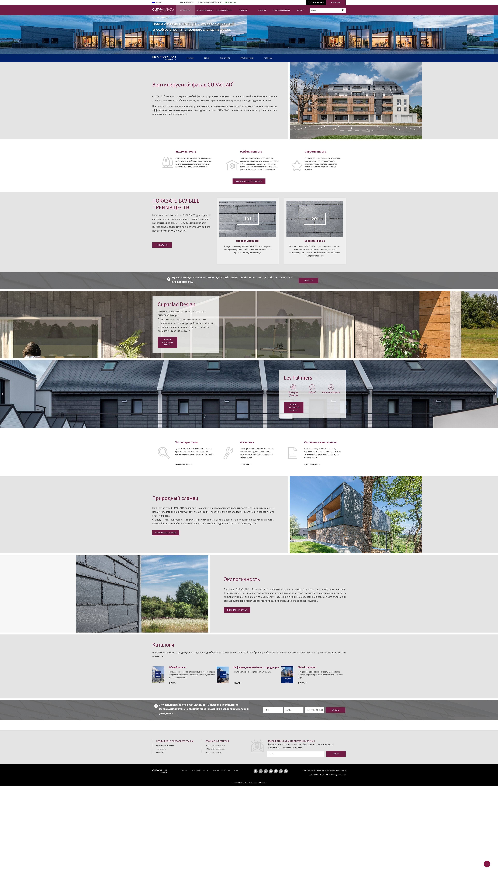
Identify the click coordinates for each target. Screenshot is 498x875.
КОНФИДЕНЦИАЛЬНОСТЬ (200, 770)
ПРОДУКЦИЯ (185, 10)
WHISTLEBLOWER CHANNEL (221, 770)
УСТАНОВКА (268, 58)
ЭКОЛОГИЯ (232, 2)
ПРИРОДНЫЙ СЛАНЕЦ (224, 10)
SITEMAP (237, 770)
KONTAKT (184, 770)
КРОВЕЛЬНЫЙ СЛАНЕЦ (204, 10)
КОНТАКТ (300, 10)
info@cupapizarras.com (337, 775)
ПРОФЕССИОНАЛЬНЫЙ (281, 10)
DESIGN (206, 58)
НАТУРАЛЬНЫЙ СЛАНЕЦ (165, 745)
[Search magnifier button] (343, 10)
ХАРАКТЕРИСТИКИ (246, 58)
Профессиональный (316, 2)
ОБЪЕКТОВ (243, 10)
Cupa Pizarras (237, 782)
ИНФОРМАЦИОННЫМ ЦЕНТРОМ (210, 2)
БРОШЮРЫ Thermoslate (215, 749)
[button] (2, 394)
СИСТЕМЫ (190, 58)
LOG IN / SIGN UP (187, 2)
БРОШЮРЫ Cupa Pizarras (216, 745)
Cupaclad (159, 752)
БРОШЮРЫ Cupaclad (214, 752)
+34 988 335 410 (318, 775)
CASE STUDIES (225, 58)
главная (155, 17)
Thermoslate (161, 749)
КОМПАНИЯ (262, 10)
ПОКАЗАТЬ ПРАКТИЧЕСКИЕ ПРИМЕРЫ (167, 342)
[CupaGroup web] (159, 770)
